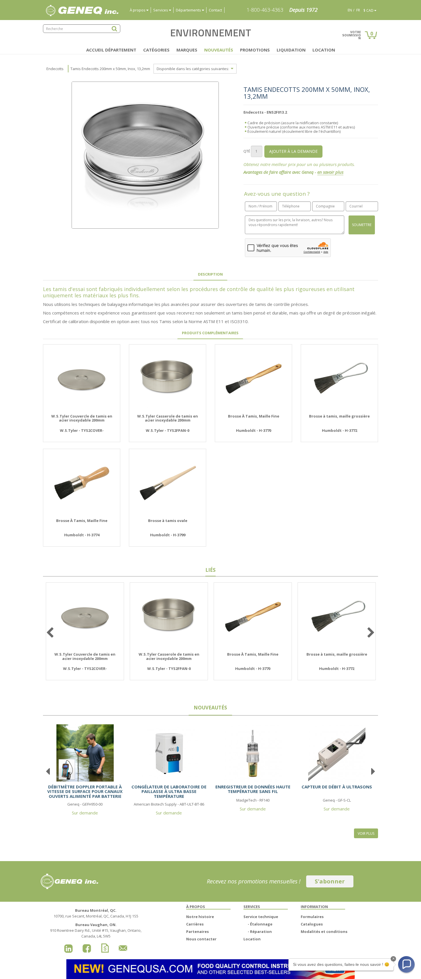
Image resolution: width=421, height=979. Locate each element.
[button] (406, 964)
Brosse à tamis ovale (167, 521)
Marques (186, 50)
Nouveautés (218, 50)
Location (323, 50)
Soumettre (361, 224)
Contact (215, 10)
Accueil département (111, 50)
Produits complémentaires (210, 332)
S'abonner (330, 881)
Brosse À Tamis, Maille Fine (253, 416)
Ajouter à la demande (293, 151)
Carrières (195, 924)
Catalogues (312, 924)
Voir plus (366, 833)
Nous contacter (201, 939)
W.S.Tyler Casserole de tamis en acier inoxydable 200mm (167, 418)
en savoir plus (330, 172)
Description (210, 274)
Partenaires (197, 931)
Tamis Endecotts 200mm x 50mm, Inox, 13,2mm (110, 68)
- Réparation (260, 931)
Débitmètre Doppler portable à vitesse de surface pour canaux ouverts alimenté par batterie (85, 791)
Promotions (255, 50)
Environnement (210, 32)
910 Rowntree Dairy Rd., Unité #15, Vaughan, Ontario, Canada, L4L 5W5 (95, 930)
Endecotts (55, 68)
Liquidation (291, 50)
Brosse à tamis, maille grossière (339, 416)
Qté (246, 151)
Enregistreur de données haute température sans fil (252, 789)
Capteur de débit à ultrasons (337, 787)
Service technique (260, 916)
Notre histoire (200, 916)
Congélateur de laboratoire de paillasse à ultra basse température (168, 791)
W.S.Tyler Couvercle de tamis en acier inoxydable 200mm (81, 418)
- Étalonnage (260, 924)
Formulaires (312, 916)
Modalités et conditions (324, 931)
